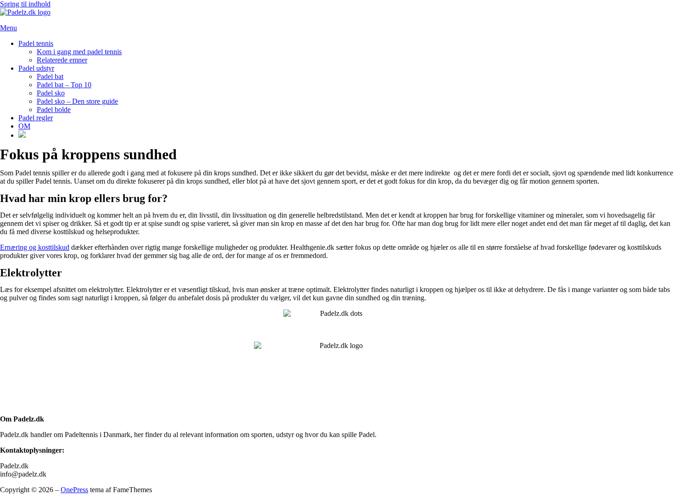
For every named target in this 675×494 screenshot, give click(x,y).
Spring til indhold (25, 4)
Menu (8, 28)
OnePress (74, 490)
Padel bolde (54, 109)
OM (24, 126)
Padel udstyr (36, 68)
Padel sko (51, 93)
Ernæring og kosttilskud (34, 247)
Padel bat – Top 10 (64, 85)
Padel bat (50, 76)
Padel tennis (35, 43)
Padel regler (35, 118)
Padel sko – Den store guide (77, 101)
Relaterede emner (62, 60)
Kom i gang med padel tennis (79, 52)
